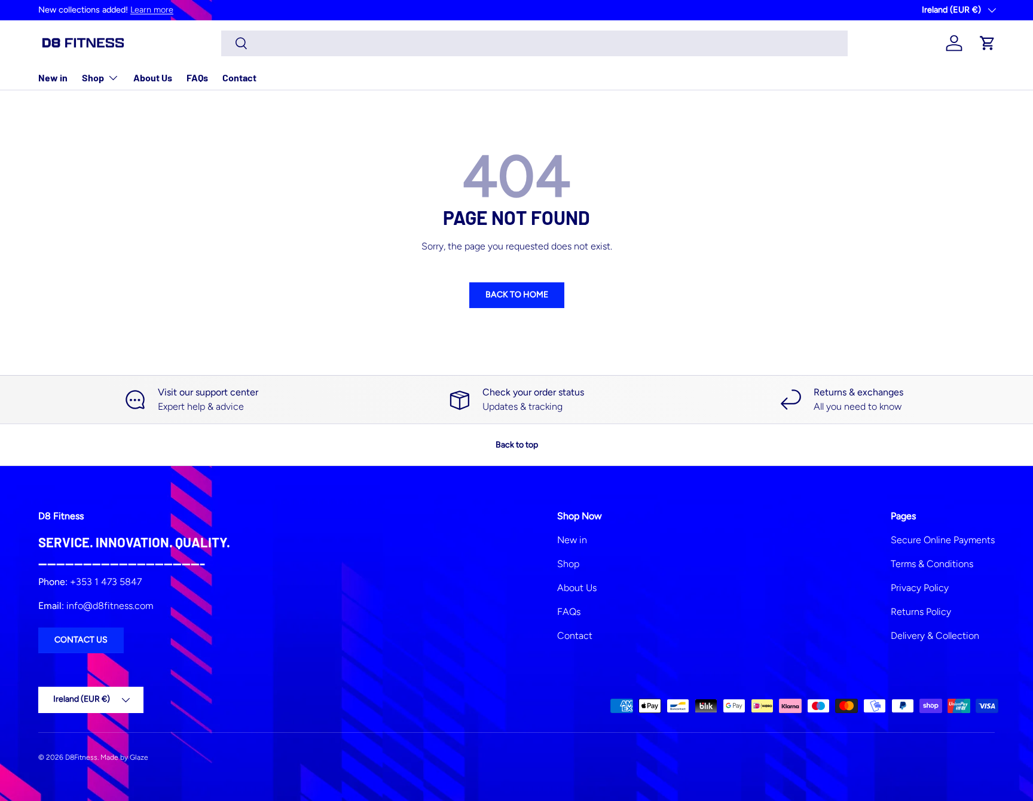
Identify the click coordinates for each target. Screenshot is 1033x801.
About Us (152, 77)
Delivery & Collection (935, 635)
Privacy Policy (920, 587)
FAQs (197, 77)
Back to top (517, 445)
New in (53, 77)
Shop (93, 77)
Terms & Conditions (932, 563)
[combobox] (534, 43)
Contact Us (81, 640)
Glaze (139, 757)
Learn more (151, 9)
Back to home (516, 295)
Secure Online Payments (943, 540)
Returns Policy (921, 611)
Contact (239, 77)
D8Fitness (81, 757)
